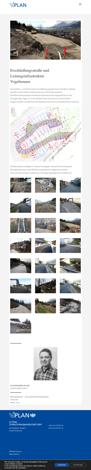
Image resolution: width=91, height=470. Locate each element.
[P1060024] (20, 313)
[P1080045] (70, 192)
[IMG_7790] (70, 313)
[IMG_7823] (70, 232)
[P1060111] (45, 232)
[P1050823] (45, 212)
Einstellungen (78, 465)
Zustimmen (62, 465)
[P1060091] (20, 333)
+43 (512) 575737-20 (55, 428)
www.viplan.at (14, 454)
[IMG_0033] (20, 232)
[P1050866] (70, 212)
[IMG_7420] (45, 313)
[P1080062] (20, 212)
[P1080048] (70, 272)
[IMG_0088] (20, 272)
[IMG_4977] (45, 293)
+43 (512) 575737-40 (55, 425)
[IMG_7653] (20, 192)
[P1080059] (45, 272)
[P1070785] (70, 252)
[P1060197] (45, 192)
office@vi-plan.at (15, 451)
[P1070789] (20, 293)
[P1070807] (45, 252)
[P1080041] (70, 293)
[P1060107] (20, 252)
